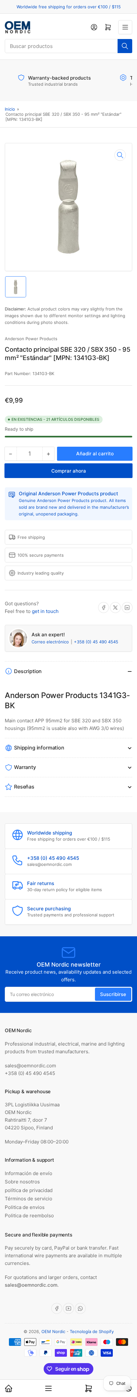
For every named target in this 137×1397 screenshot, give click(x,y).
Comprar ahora (68, 471)
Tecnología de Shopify (92, 1331)
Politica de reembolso (29, 1216)
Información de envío (28, 1173)
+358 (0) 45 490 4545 (96, 641)
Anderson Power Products (31, 338)
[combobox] (68, 46)
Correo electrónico (51, 641)
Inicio (10, 109)
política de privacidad (29, 1190)
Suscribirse (113, 994)
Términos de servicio (28, 1199)
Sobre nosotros (22, 1182)
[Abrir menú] (125, 27)
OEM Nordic (53, 1331)
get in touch (45, 611)
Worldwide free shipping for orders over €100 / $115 (69, 6)
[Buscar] (125, 46)
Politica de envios (25, 1207)
